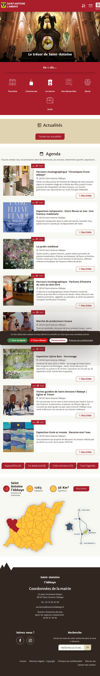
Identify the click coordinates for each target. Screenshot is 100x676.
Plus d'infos (81, 488)
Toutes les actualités (50, 136)
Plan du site (90, 661)
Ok (87, 647)
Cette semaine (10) (63, 465)
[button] (5, 37)
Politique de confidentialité (70, 661)
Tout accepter (18, 340)
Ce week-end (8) (36, 465)
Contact (23, 661)
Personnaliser (58, 340)
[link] (90, 6)
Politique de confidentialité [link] (81, 340)
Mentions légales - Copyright (42, 661)
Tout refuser (39, 340)
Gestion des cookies (87, 664)
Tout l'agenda (87, 465)
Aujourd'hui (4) (13, 465)
